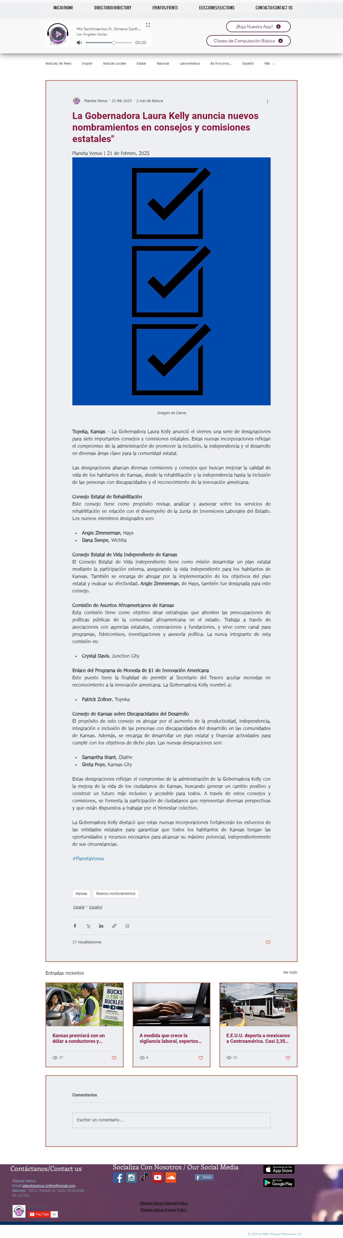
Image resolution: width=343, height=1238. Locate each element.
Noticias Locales (114, 63)
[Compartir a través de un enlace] (114, 925)
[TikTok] (144, 1177)
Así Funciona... (221, 63)
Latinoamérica (190, 63)
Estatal (141, 63)
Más (267, 63)
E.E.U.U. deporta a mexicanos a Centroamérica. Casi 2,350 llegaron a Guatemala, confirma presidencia (258, 1038)
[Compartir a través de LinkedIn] (101, 925)
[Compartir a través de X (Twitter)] (88, 925)
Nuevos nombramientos (115, 894)
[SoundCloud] (171, 1177)
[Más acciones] (267, 101)
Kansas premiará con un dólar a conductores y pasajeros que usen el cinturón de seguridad (79, 1038)
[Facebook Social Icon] (118, 1177)
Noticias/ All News (58, 63)
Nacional (163, 63)
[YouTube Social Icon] (157, 1177)
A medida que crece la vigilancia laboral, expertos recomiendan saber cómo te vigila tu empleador (170, 1038)
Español (248, 63)
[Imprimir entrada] (127, 925)
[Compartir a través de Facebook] (74, 925)
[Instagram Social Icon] (131, 1177)
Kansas (81, 894)
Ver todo (290, 972)
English (87, 63)
